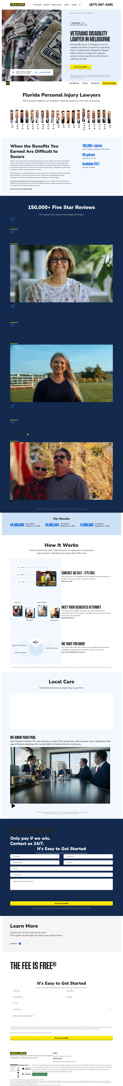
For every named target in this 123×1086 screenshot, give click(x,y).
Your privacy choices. (40, 1074)
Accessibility (57, 1062)
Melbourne (90, 13)
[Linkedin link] (18, 1077)
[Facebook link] (18, 1070)
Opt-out (63, 1062)
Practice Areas (56, 5)
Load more (13, 944)
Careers (61, 1056)
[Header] (17, 5)
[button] (11, 502)
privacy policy (48, 898)
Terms (32, 898)
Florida (84, 13)
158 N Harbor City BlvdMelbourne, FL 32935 (24, 72)
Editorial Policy (71, 1062)
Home (71, 13)
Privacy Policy (41, 1085)
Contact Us (68, 1056)
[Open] (80, 5)
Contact (74, 5)
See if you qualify (80, 67)
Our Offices (77, 13)
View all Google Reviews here (78, 25)
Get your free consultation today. (21, 189)
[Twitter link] (18, 1068)
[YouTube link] (18, 1072)
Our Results (37, 5)
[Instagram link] (18, 1074)
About (66, 5)
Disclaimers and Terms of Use (52, 1085)
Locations (46, 5)
